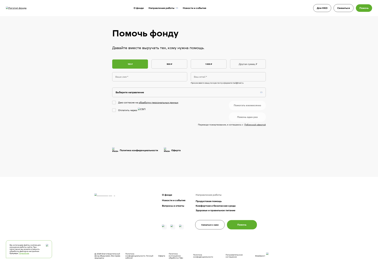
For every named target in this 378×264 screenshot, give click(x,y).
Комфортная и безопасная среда (216, 205)
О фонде (139, 8)
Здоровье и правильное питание (215, 210)
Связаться (343, 8)
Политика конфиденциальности (203, 256)
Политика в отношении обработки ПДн (176, 256)
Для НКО (322, 8)
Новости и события (194, 8)
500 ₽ (169, 64)
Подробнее (24, 253)
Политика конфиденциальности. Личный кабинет (139, 256)
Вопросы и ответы (173, 205)
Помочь (364, 8)
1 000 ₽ (208, 64)
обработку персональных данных (158, 102)
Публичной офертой (255, 124)
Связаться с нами (210, 225)
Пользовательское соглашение (234, 256)
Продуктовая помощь (209, 201)
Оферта (161, 256)
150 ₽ (130, 64)
